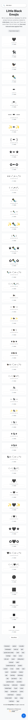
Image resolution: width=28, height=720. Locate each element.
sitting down (21, 659)
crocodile (21, 646)
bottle (17, 668)
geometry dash (10, 681)
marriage (8, 655)
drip (7, 678)
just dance (14, 678)
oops (16, 698)
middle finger (8, 688)
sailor (17, 662)
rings (14, 655)
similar (14, 44)
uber (23, 668)
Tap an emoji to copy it (14, 30)
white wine (14, 685)
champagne (8, 649)
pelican (14, 646)
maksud (18, 694)
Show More (14, 637)
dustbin (20, 665)
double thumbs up (10, 665)
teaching (12, 675)
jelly (6, 675)
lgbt (22, 649)
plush (6, 672)
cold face (11, 701)
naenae (21, 672)
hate (23, 652)
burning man (14, 691)
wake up (16, 649)
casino (21, 691)
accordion (19, 681)
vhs (20, 678)
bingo (6, 691)
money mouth (8, 698)
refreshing (20, 675)
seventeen (13, 672)
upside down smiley (8, 652)
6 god (15, 688)
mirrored (11, 662)
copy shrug (6, 685)
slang (21, 698)
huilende (22, 685)
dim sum (6, 659)
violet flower (10, 694)
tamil (18, 652)
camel (21, 688)
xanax (13, 659)
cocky (20, 655)
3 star (11, 668)
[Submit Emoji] (24, 716)
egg (18, 701)
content (5, 668)
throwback (7, 646)
